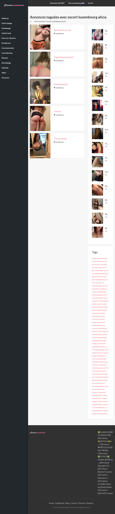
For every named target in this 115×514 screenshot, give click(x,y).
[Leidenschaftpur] (97, 77)
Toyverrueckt (60, 138)
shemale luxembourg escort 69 (100, 366)
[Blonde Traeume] (97, 48)
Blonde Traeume (105, 472)
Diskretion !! (103, 478)
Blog (67, 503)
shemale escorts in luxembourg (100, 353)
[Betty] (97, 218)
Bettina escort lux (62, 30)
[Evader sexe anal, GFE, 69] (97, 161)
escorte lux (96, 264)
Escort (90, 3)
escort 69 (95, 261)
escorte (103, 261)
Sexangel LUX (103, 466)
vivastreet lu (102, 414)
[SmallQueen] (97, 105)
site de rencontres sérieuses (100, 389)
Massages (104, 301)
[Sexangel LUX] (97, 34)
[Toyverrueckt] (97, 147)
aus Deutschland (105, 487)
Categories (60, 503)
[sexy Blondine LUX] (97, 91)
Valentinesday (61, 84)
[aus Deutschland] (97, 119)
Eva (106, 129)
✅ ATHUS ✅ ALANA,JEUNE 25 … (105, 459)
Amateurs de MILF (57, 3)
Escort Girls (96, 276)
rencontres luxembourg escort (99, 328)
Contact (73, 503)
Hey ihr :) (109, 172)
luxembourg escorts (99, 298)
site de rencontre (99, 371)
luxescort (95, 301)
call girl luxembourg (99, 258)
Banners (90, 503)
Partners (82, 503)
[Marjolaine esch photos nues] (97, 232)
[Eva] (97, 133)
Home (51, 503)
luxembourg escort (99, 295)
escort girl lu (100, 270)
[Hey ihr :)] (97, 175)
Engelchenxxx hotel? (64, 57)
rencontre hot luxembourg (98, 319)
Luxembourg (59, 33)
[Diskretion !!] (97, 62)
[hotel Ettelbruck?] (97, 189)
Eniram (57, 111)
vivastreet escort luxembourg (100, 410)
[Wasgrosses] (97, 204)
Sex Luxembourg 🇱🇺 (76, 3)
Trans (104, 395)
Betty (107, 214)
